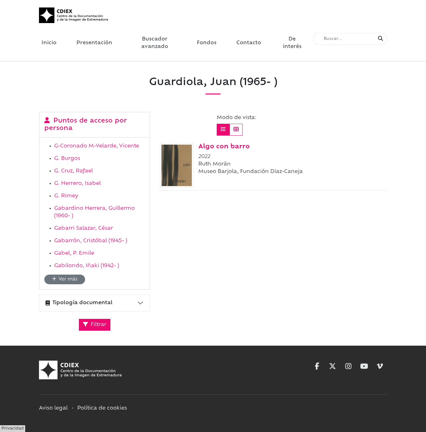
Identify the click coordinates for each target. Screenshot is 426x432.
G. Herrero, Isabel (77, 183)
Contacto (248, 43)
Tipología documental (82, 302)
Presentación (94, 43)
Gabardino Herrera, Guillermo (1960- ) (94, 212)
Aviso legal (53, 408)
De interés (292, 43)
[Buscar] (380, 39)
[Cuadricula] (236, 130)
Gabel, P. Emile (74, 253)
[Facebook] (316, 366)
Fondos (206, 43)
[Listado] (223, 130)
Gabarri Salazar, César (83, 228)
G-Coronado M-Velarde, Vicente (96, 146)
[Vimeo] (379, 366)
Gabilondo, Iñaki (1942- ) (86, 265)
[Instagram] (348, 366)
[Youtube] (364, 366)
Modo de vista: (236, 117)
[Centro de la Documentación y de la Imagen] (73, 15)
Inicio (48, 43)
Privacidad (13, 428)
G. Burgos (67, 158)
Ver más (67, 279)
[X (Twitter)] (332, 366)
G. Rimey (66, 196)
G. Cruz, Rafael (73, 171)
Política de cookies (102, 408)
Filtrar (97, 324)
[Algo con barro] (176, 165)
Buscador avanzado (154, 43)
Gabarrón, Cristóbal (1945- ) (90, 240)
